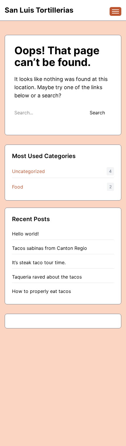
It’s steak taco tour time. (39, 262)
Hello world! (25, 234)
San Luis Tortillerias (39, 10)
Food (17, 187)
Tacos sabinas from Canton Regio (49, 248)
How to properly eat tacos (41, 291)
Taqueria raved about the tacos (47, 277)
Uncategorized (28, 171)
